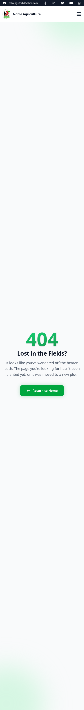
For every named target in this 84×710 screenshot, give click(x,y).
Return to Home (45, 390)
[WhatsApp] (80, 3)
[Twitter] (62, 3)
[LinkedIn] (54, 3)
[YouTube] (71, 3)
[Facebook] (45, 3)
